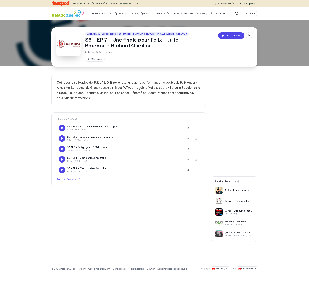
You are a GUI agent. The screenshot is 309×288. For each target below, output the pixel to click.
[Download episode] (196, 128)
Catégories (116, 13)
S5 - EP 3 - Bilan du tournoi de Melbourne (90, 137)
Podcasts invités (225, 3)
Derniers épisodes (141, 13)
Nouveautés (162, 13)
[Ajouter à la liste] (188, 128)
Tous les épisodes (67, 179)
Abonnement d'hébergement (94, 268)
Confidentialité (121, 268)
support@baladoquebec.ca (172, 268)
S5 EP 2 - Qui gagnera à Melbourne (87, 147)
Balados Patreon (183, 13)
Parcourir (97, 13)
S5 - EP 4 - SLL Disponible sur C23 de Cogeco (93, 126)
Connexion (249, 13)
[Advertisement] (234, 123)
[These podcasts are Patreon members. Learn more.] (238, 181)
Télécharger (96, 59)
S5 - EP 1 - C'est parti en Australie (86, 157)
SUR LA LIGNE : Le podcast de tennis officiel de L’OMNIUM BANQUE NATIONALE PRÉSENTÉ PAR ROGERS (137, 34)
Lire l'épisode (233, 35)
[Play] (62, 128)
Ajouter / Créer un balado (211, 13)
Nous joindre (137, 268)
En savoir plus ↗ (247, 3)
